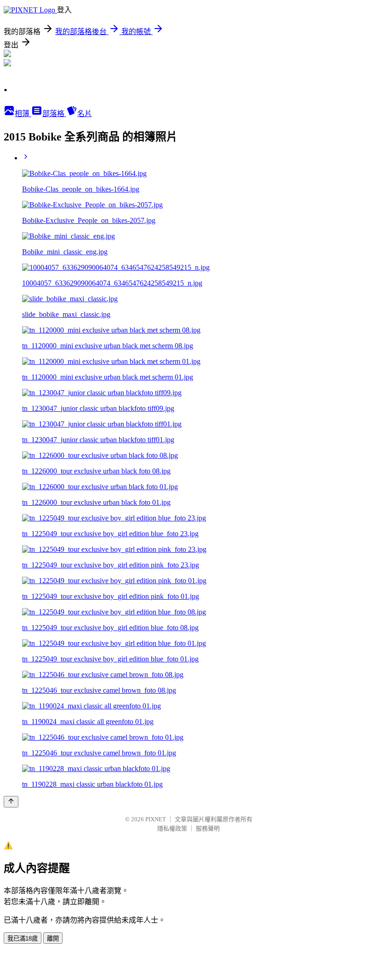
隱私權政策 (172, 828)
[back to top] (11, 801)
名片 (84, 113)
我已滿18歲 (22, 938)
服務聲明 (208, 828)
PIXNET (155, 819)
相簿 (23, 113)
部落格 (54, 113)
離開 (53, 938)
